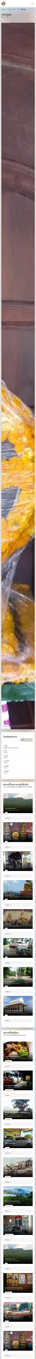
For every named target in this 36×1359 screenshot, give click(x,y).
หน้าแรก (3, 9)
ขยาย (6, 726)
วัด (18, 9)
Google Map (27, 740)
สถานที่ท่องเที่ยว (11, 9)
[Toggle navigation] (32, 3)
